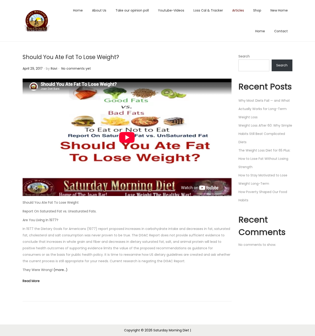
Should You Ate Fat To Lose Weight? (71, 57)
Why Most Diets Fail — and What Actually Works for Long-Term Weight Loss (264, 108)
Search (244, 56)
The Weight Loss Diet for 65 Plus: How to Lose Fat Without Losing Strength (264, 158)
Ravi (54, 68)
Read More (31, 281)
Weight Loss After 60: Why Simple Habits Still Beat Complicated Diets (265, 133)
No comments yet (76, 68)
